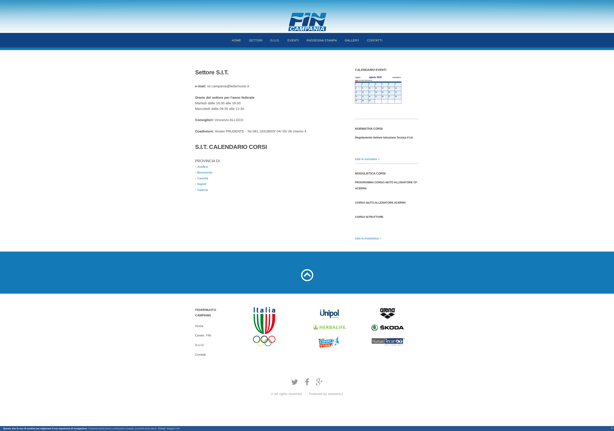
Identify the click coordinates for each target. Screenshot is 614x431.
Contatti (200, 354)
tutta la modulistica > (368, 238)
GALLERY (352, 40)
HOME (236, 40)
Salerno (202, 190)
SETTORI (255, 40)
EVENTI (293, 40)
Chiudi (161, 428)
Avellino (202, 166)
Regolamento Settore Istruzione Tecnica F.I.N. (384, 137)
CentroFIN (203, 335)
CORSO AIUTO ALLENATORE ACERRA (380, 202)
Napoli (201, 184)
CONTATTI (374, 40)
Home (199, 326)
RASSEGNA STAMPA (322, 40)
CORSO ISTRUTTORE (369, 216)
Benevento (204, 172)
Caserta (202, 178)
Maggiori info (173, 428)
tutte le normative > (367, 159)
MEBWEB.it (335, 394)
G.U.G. (275, 40)
